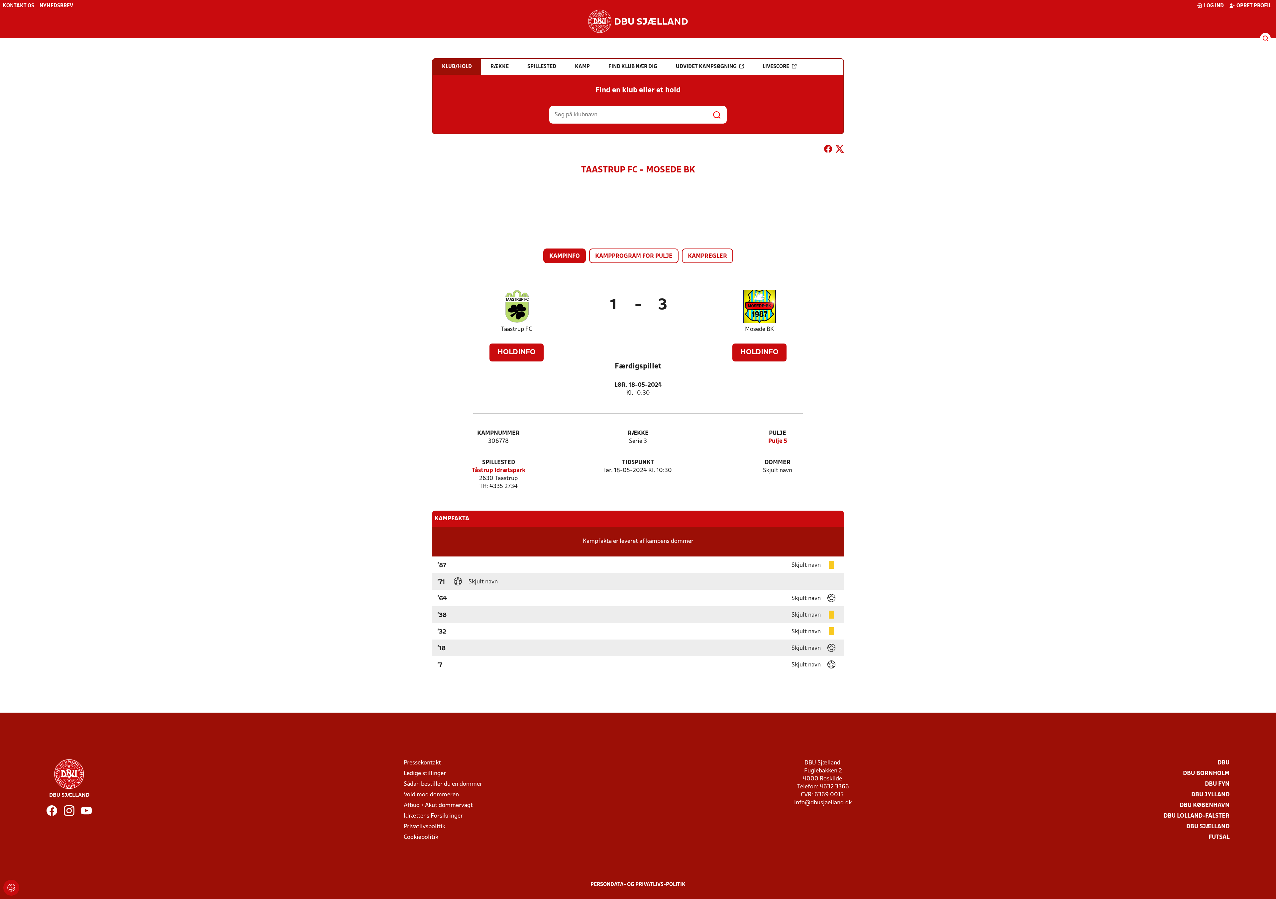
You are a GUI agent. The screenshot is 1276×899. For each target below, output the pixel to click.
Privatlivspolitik (424, 827)
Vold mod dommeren (431, 795)
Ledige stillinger (425, 773)
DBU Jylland (1210, 795)
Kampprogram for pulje (634, 256)
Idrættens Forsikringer (433, 816)
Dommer (778, 462)
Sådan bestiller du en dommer (443, 784)
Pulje (777, 433)
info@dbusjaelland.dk (823, 803)
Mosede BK (759, 329)
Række (638, 433)
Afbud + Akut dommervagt (438, 805)
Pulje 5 (777, 441)
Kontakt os (18, 6)
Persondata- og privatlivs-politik (638, 884)
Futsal (1219, 837)
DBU (1223, 763)
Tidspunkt (638, 462)
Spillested (498, 462)
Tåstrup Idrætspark (498, 470)
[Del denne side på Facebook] (828, 150)
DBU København (1204, 805)
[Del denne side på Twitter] (839, 150)
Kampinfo (564, 256)
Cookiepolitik (421, 837)
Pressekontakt (422, 763)
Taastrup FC (516, 329)
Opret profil (1253, 6)
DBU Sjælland (1207, 827)
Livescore (776, 66)
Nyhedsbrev (56, 6)
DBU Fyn (1217, 784)
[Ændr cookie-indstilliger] (11, 888)
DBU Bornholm (1206, 773)
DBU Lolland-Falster (1196, 816)
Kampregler (707, 256)
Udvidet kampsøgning (706, 66)
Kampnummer (498, 433)
